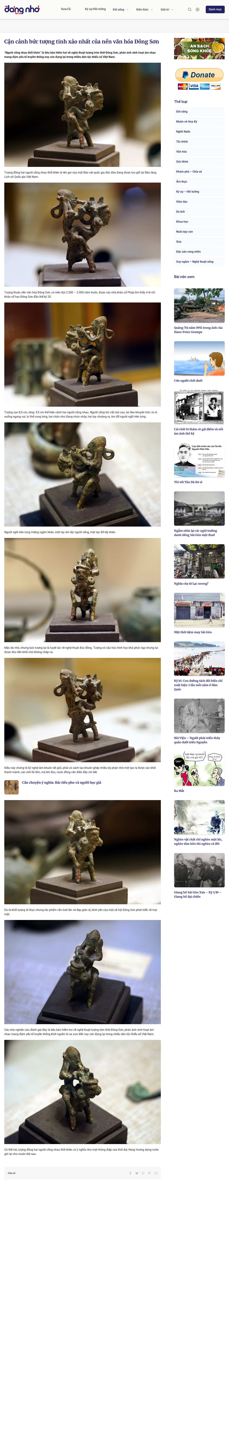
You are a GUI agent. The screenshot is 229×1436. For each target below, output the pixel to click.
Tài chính (182, 141)
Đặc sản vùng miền (188, 251)
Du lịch (180, 211)
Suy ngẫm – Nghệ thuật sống (194, 261)
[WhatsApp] (143, 1173)
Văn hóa (181, 151)
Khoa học (182, 221)
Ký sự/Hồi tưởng (95, 9)
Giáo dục (181, 201)
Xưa (178, 241)
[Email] (155, 1173)
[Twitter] (136, 1173)
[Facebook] (130, 1173)
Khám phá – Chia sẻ (189, 171)
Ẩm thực (181, 181)
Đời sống (181, 111)
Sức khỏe (182, 161)
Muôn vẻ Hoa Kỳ (186, 121)
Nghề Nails (183, 131)
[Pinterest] (149, 1173)
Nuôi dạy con (184, 231)
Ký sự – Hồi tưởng (187, 191)
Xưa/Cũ (66, 9)
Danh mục (215, 9)
